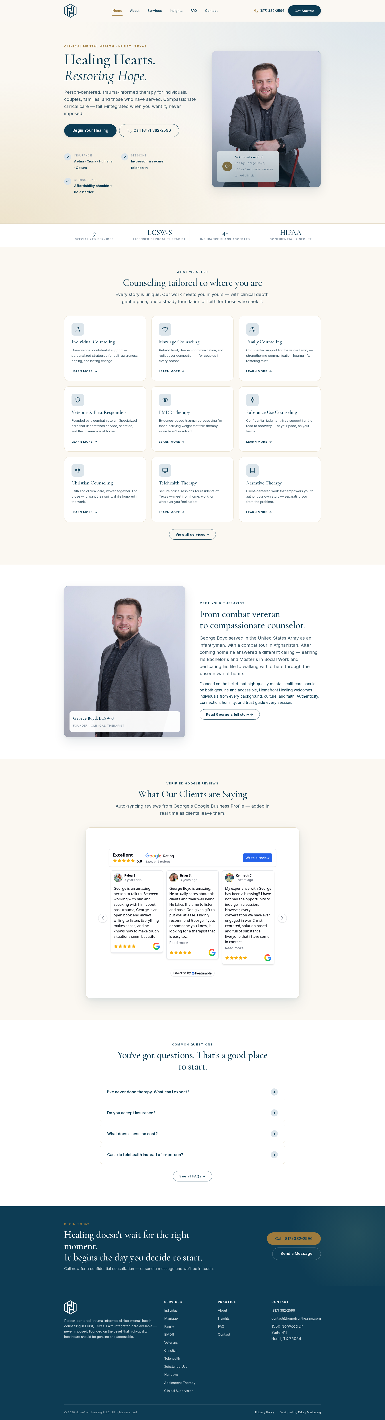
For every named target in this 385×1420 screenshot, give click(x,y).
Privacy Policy (264, 1412)
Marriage (171, 1318)
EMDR (169, 1334)
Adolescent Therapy (179, 1383)
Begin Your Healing (90, 130)
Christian (170, 1350)
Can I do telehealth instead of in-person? (145, 1155)
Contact (211, 10)
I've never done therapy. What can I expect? (148, 1092)
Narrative (171, 1374)
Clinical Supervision (178, 1391)
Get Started (304, 11)
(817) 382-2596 (272, 10)
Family (169, 1326)
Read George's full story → (229, 714)
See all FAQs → (192, 1176)
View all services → (193, 534)
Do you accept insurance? (131, 1113)
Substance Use (176, 1366)
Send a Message (297, 1253)
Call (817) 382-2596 (152, 130)
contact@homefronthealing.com (296, 1318)
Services (154, 10)
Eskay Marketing (309, 1412)
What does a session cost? (132, 1134)
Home (117, 10)
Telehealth (172, 1358)
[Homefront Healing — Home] (70, 11)
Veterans (171, 1342)
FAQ (193, 10)
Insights (176, 10)
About (134, 10)
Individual (171, 1310)
